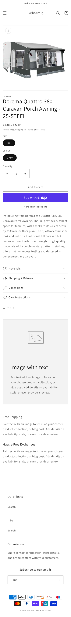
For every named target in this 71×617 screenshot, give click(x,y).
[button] (5, 13)
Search (12, 506)
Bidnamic (30, 610)
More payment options (35, 206)
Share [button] (10, 307)
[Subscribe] (59, 580)
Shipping (19, 130)
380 (9, 143)
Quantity (7, 166)
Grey (10, 157)
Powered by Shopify (43, 610)
